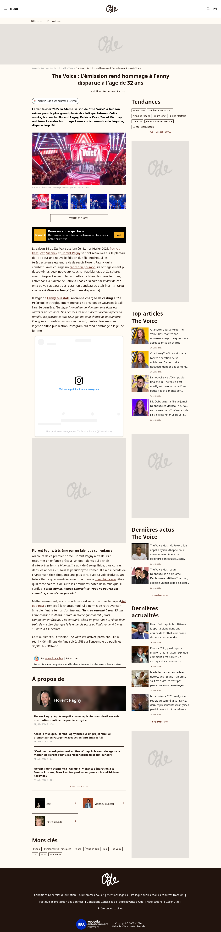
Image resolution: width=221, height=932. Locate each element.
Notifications (154, 901)
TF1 (35, 854)
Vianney (51, 253)
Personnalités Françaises (57, 848)
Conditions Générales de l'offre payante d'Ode (115, 901)
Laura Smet (160, 115)
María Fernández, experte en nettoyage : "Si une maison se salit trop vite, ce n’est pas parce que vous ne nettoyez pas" (168, 681)
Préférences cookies (110, 908)
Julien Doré (139, 110)
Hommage (55, 854)
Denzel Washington (143, 126)
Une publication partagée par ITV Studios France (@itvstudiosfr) (79, 431)
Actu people (46, 68)
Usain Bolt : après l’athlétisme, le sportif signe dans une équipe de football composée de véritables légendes (168, 630)
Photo (78, 848)
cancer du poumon (82, 267)
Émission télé (60, 68)
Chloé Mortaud (178, 115)
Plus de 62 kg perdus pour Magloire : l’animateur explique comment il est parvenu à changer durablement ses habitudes (169, 657)
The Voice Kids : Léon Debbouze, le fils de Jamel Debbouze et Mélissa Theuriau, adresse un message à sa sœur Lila (169, 578)
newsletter (215, 9)
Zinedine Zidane (141, 115)
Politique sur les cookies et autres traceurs (157, 895)
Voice (70, 68)
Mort (43, 854)
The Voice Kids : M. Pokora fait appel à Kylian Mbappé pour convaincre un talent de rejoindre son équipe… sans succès (168, 554)
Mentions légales (117, 895)
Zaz (42, 253)
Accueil (35, 68)
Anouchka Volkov (54, 658)
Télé (105, 848)
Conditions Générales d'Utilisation (55, 895)
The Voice (116, 848)
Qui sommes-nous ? (91, 895)
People (36, 848)
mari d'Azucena (105, 579)
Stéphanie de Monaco (160, 110)
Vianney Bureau (104, 804)
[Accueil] (111, 8)
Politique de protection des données (61, 901)
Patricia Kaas (54, 821)
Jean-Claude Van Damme (159, 121)
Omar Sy (137, 121)
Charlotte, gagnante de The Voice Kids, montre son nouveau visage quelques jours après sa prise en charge (169, 336)
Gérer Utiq (172, 901)
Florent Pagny (70, 253)
